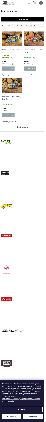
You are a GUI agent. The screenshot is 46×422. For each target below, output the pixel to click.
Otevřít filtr (23, 19)
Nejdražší (15, 26)
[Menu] (41, 3)
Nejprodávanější (26, 26)
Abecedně (37, 26)
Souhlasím (33, 416)
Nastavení (22, 409)
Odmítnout (11, 416)
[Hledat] (29, 3)
